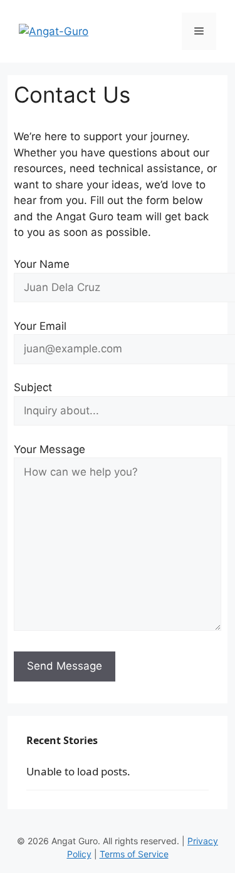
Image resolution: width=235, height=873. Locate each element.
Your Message (49, 449)
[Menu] (199, 31)
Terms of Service (134, 854)
